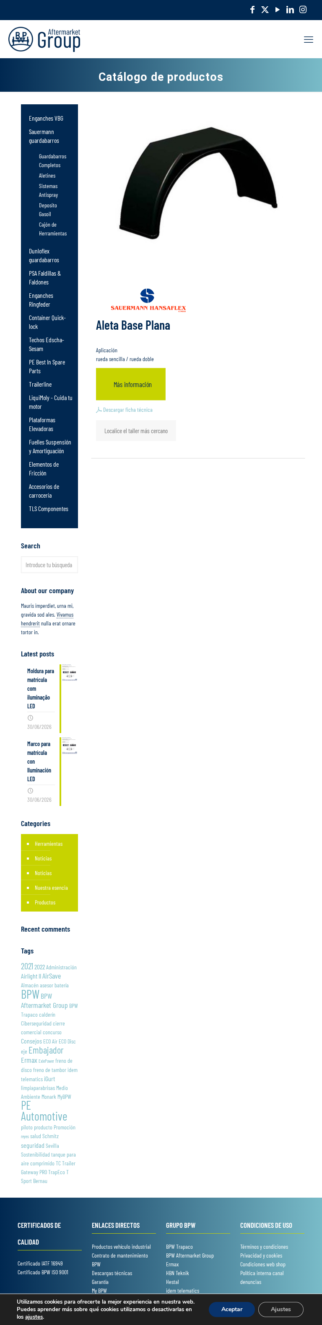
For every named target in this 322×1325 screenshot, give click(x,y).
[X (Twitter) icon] (265, 9)
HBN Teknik (177, 1272)
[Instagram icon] (303, 9)
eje (24, 1051)
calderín (47, 1014)
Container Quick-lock (47, 321)
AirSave (51, 975)
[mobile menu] (308, 39)
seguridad (32, 1145)
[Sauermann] (149, 301)
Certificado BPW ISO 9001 (43, 1272)
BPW (30, 994)
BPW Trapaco (179, 1246)
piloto (27, 1127)
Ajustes (281, 1309)
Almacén (30, 985)
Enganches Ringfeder (41, 299)
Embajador (46, 1050)
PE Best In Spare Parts (47, 366)
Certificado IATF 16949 (40, 1263)
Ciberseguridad (36, 1023)
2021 (27, 966)
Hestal (172, 1281)
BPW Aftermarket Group (44, 1000)
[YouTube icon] (277, 9)
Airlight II (31, 976)
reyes (25, 1136)
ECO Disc (67, 1041)
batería (62, 985)
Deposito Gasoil (48, 209)
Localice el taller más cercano (136, 430)
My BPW (99, 1290)
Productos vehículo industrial (121, 1246)
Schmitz (50, 1135)
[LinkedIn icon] (290, 9)
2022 (39, 967)
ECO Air (50, 1041)
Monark (49, 1096)
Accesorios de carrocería (44, 490)
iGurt (49, 1078)
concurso (52, 1032)
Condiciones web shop (263, 1264)
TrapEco (56, 1171)
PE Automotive (44, 1110)
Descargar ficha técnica (127, 409)
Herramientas (48, 843)
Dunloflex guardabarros (44, 255)
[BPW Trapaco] (44, 39)
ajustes (34, 1317)
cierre (59, 1023)
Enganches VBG (46, 118)
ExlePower (46, 1061)
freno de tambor (49, 1069)
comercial (31, 1032)
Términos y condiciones (264, 1246)
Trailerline (40, 384)
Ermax (29, 1059)
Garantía (100, 1281)
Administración (61, 967)
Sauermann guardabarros (44, 135)
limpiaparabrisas (38, 1087)
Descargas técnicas (112, 1272)
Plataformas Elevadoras (42, 424)
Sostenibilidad (35, 1154)
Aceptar (231, 1309)
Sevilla (52, 1145)
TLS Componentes (48, 508)
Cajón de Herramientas (53, 229)
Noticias (43, 858)
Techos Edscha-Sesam (46, 344)
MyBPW (64, 1096)
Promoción (64, 1127)
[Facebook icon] (252, 9)
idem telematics (182, 1290)
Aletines (47, 175)
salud (35, 1135)
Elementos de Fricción (44, 468)
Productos (45, 902)
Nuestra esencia (51, 887)
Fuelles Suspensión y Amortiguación (50, 446)
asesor (46, 985)
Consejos (31, 1041)
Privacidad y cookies (261, 1255)
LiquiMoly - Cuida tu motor (51, 401)
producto (43, 1127)
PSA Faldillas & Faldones (45, 277)
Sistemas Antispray (48, 190)
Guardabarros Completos (52, 160)
